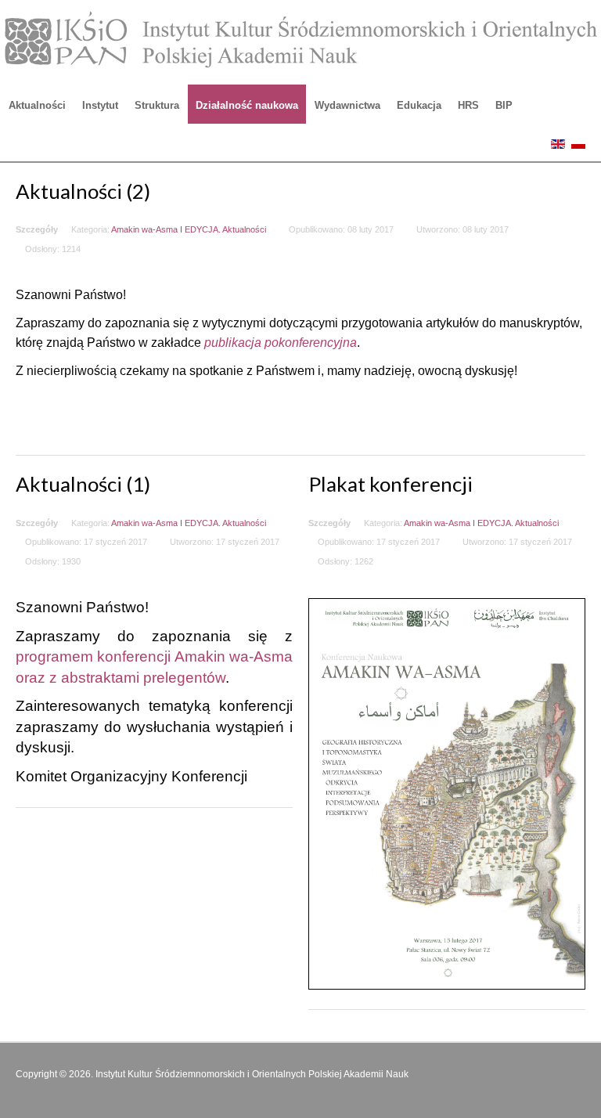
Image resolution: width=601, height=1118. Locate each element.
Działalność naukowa (247, 105)
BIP (504, 105)
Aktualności (37, 105)
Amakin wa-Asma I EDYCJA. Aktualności (188, 229)
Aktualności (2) (83, 191)
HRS (468, 105)
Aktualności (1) (83, 483)
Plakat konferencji (390, 483)
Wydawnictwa (347, 105)
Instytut (100, 105)
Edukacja (419, 105)
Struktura (157, 105)
